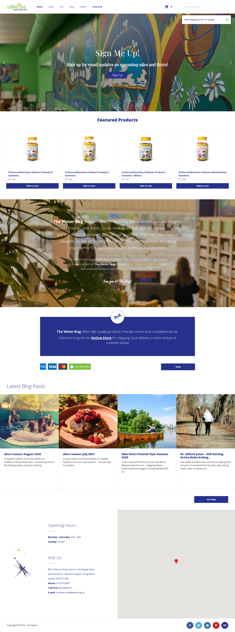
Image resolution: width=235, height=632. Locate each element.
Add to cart (32, 185)
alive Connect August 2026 (22, 454)
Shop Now (97, 6)
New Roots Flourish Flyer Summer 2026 (145, 455)
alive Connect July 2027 (79, 454)
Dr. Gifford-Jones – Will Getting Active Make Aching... (201, 455)
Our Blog (211, 499)
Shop (178, 366)
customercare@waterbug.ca (70, 592)
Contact (83, 6)
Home (40, 6)
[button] (4, 62)
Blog (71, 6)
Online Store (101, 337)
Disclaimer (32, 625)
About (51, 6)
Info (62, 6)
